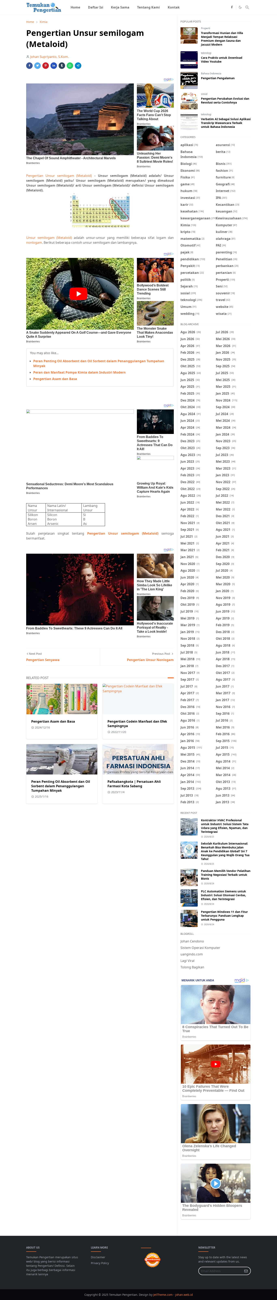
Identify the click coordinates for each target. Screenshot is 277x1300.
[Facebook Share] (29, 65)
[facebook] (232, 7)
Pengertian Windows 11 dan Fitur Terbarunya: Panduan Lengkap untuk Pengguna (224, 915)
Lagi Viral (187, 960)
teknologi (206, 53)
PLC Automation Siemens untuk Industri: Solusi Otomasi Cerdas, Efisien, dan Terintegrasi (223, 895)
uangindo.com (191, 954)
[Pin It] (45, 65)
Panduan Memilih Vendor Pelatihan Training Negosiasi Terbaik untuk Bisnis (225, 874)
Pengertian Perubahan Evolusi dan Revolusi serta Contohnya (225, 100)
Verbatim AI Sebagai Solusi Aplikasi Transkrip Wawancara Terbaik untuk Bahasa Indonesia (226, 123)
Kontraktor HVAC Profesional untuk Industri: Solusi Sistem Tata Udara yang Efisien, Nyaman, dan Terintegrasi (224, 826)
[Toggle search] (247, 7)
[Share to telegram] (78, 65)
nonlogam (34, 242)
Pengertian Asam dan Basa (55, 379)
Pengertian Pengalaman (218, 78)
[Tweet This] (37, 65)
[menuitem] (75, 7)
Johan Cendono (192, 941)
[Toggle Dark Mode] (240, 7)
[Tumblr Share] (62, 65)
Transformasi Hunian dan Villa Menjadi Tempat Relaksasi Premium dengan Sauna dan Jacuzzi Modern (222, 38)
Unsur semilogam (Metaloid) (49, 237)
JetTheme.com (163, 1295)
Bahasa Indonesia (211, 73)
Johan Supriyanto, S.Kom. (49, 56)
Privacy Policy (100, 1263)
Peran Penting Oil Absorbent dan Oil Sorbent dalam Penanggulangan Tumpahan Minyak (60, 786)
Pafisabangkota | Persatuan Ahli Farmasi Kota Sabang (134, 783)
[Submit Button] (246, 1271)
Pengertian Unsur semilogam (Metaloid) (59, 175)
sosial (204, 94)
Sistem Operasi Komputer (200, 947)
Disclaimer (98, 1257)
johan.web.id (184, 1295)
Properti (205, 28)
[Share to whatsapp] (70, 65)
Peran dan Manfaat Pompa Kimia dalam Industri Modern (79, 372)
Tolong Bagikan (192, 967)
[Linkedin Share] (53, 65)
